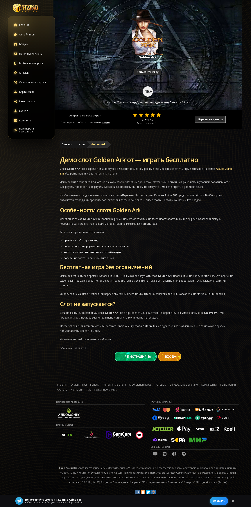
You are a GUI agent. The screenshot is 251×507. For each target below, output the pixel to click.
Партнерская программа (27, 130)
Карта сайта (27, 92)
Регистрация (27, 101)
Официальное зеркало (33, 82)
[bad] (135, 115)
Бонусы (23, 44)
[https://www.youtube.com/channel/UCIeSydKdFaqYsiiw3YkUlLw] (155, 453)
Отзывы (24, 72)
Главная (24, 25)
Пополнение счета (30, 53)
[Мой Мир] (153, 492)
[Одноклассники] (143, 492)
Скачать (24, 111)
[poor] (141, 115)
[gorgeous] (159, 115)
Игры (81, 144)
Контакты (25, 120)
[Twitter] (148, 492)
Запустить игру (148, 72)
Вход (169, 357)
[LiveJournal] (159, 492)
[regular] (147, 115)
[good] (153, 115)
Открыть (219, 501)
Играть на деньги (210, 119)
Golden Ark (98, 144)
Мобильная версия (31, 63)
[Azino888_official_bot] (183, 453)
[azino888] (164, 453)
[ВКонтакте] (137, 492)
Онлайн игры (27, 34)
